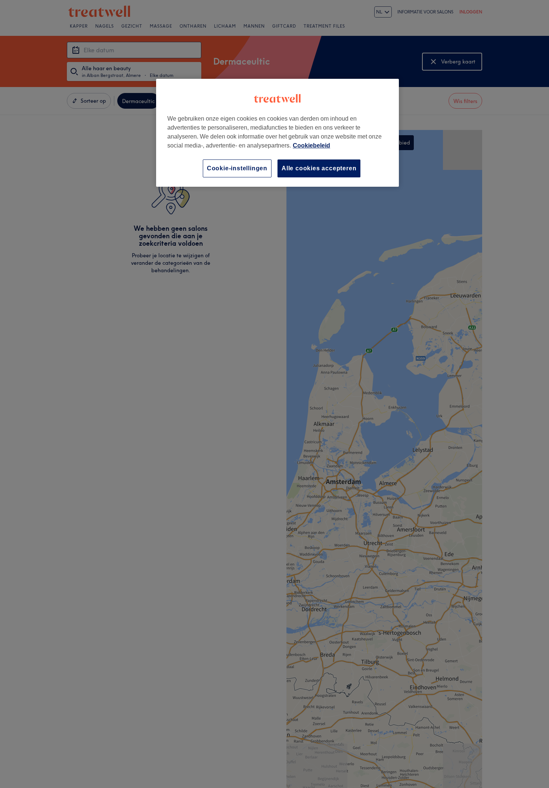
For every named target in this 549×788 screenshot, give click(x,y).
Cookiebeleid (311, 145)
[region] (277, 133)
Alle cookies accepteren (319, 168)
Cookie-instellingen (237, 168)
